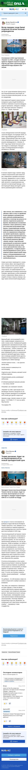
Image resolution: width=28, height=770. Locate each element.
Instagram (15, 439)
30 (3, 664)
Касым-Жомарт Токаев (14, 652)
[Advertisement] (14, 79)
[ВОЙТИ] (25, 9)
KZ (23, 9)
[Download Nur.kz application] (14, 3)
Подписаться (14, 635)
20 (11, 664)
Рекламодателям (14, 759)
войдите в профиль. (9, 681)
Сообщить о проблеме (14, 755)
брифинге (7, 522)
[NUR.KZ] (14, 9)
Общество (4, 18)
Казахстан (4, 652)
